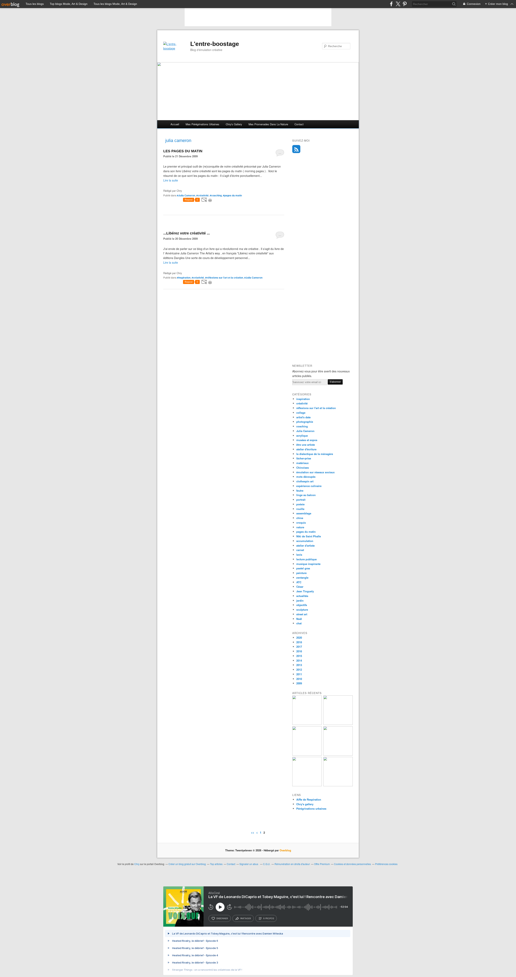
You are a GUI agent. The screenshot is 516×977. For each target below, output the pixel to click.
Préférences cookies (386, 864)
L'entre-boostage (214, 43)
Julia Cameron (305, 431)
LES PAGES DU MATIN (182, 151)
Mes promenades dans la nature (268, 124)
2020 (299, 637)
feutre (299, 490)
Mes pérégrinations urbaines (202, 124)
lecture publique (306, 559)
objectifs (301, 605)
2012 (299, 669)
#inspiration (183, 277)
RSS (296, 149)
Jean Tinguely (305, 591)
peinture (301, 573)
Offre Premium (322, 864)
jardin (300, 600)
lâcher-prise (303, 458)
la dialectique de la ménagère (314, 454)
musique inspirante (308, 564)
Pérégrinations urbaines (311, 808)
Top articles (216, 864)
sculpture (302, 609)
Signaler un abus (249, 864)
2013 (299, 665)
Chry (136, 864)
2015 (299, 656)
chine (299, 518)
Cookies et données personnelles (352, 864)
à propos (268, 918)
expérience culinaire (308, 486)
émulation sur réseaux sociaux (315, 472)
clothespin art (304, 481)
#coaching (216, 195)
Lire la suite (170, 180)
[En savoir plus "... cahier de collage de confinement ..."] (338, 754)
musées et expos (306, 440)
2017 (299, 647)
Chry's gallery (234, 124)
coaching (302, 426)
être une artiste (305, 445)
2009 (299, 683)
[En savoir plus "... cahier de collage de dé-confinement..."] (307, 754)
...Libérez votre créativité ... (186, 233)
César (299, 586)
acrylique (302, 435)
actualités (302, 596)
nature (300, 527)
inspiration (303, 399)
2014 (299, 660)
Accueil (175, 124)
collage (300, 412)
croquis (301, 522)
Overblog (285, 850)
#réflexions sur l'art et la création (224, 277)
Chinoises (302, 467)
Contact (299, 124)
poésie (300, 504)
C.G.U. (266, 864)
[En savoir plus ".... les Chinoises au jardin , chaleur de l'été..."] (307, 724)
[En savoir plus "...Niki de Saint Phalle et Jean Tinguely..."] (338, 785)
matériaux (302, 463)
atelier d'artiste (305, 545)
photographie (304, 422)
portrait (300, 499)
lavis (299, 554)
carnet (300, 550)
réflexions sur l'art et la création (316, 408)
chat (299, 623)
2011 (299, 674)
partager (245, 918)
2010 (299, 679)
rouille (300, 509)
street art (301, 614)
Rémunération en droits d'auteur (292, 864)
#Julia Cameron (186, 195)
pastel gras (303, 568)
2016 (299, 651)
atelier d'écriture (306, 449)
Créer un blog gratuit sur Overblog (187, 864)
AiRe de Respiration (308, 799)
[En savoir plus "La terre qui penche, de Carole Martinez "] (307, 785)
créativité (302, 403)
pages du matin (306, 532)
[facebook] (391, 4)
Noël (299, 619)
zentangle (302, 577)
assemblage (303, 513)
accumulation (304, 541)
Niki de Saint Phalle (308, 536)
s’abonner (222, 918)
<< (252, 832)
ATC (298, 582)
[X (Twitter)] (398, 4)
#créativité (202, 195)
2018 (299, 642)
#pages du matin (232, 195)
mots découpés (305, 477)
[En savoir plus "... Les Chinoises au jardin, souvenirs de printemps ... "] (338, 724)
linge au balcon (306, 495)
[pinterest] (404, 4)
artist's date (303, 417)
